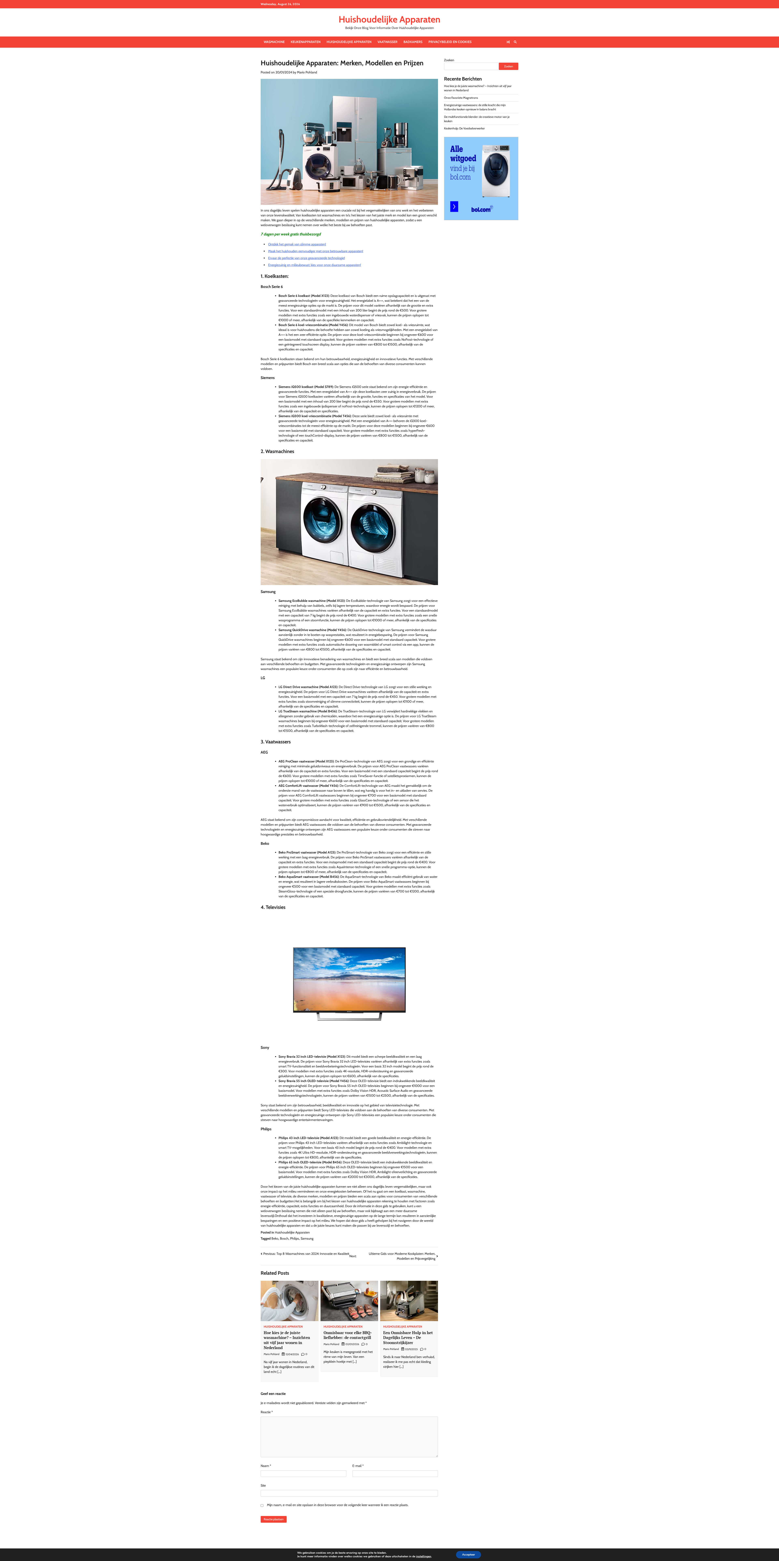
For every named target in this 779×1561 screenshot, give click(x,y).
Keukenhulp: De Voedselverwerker (464, 128)
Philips (294, 1238)
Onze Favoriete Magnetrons (461, 98)
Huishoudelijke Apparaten (389, 19)
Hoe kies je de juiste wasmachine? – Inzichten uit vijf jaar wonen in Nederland (287, 1340)
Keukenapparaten (306, 42)
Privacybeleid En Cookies (449, 42)
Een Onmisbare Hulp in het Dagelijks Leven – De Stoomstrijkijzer (408, 1337)
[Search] (515, 42)
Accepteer (468, 1555)
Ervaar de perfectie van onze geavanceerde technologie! (306, 258)
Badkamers (412, 42)
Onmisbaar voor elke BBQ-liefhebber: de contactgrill (348, 1335)
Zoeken (449, 60)
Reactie (267, 1412)
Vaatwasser (387, 42)
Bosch (284, 1238)
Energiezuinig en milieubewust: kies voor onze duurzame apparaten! (314, 265)
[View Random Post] (508, 42)
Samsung (307, 1238)
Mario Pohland (307, 72)
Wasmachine (274, 42)
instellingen (423, 1556)
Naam (266, 1466)
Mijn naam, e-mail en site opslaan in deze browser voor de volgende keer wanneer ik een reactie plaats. (337, 1505)
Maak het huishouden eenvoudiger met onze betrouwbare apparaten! (315, 251)
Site (263, 1485)
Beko (274, 1238)
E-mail (358, 1466)
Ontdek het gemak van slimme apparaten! (297, 244)
